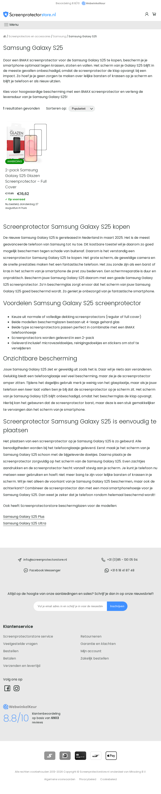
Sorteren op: (57, 108)
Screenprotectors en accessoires (30, 36)
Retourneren (90, 636)
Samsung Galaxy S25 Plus (23, 516)
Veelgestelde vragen (20, 643)
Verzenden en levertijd (21, 665)
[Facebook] (7, 688)
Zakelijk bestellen (94, 658)
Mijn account (90, 651)
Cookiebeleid (108, 779)
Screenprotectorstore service (28, 636)
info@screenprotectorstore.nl (45, 560)
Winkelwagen (155, 14)
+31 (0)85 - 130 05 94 (122, 560)
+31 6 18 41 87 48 (122, 570)
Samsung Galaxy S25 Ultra (24, 523)
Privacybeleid (87, 779)
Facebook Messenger (45, 570)
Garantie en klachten (98, 643)
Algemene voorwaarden (59, 779)
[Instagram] (16, 688)
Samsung (59, 36)
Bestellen (10, 651)
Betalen (9, 658)
